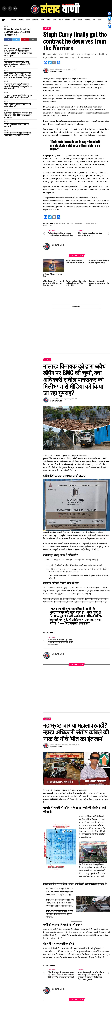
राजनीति (21, 19)
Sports (94, 223)
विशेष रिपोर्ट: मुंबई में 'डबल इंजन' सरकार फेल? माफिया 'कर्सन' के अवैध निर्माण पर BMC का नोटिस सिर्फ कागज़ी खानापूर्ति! (17, 75)
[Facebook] (109, 13)
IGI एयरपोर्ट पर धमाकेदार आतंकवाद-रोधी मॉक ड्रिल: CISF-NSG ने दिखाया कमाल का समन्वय (18, 115)
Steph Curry (48, 225)
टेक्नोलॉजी (87, 19)
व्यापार (48, 19)
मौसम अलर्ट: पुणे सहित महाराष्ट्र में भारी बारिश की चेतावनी (17, 105)
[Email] (109, 22)
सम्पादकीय (35, 19)
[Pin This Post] (25, 39)
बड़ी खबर (13, 19)
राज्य (27, 19)
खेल (60, 19)
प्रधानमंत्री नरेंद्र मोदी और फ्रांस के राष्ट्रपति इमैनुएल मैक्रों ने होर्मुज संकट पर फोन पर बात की (18, 86)
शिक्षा (54, 19)
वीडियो (80, 19)
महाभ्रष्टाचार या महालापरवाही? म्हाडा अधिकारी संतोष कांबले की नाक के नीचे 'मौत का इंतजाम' (17, 64)
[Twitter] (109, 18)
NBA (88, 223)
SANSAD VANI (57, 71)
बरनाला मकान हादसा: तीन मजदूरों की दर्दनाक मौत (16, 125)
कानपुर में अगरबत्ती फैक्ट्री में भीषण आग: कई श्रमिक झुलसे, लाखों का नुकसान (17, 133)
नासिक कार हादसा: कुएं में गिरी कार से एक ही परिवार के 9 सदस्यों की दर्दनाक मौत (18, 96)
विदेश (42, 19)
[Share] (109, 26)
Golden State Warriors (76, 223)
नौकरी (99, 19)
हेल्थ (74, 19)
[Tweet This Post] (16, 39)
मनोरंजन (67, 19)
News (6, 26)
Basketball (61, 223)
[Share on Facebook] (8, 39)
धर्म (94, 19)
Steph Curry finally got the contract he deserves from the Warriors (17, 32)
